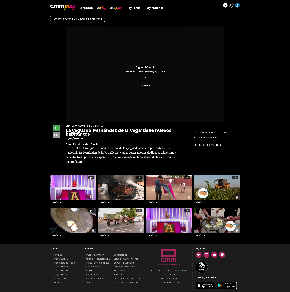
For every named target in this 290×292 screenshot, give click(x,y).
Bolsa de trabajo (122, 270)
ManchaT (90, 282)
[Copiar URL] (145, 78)
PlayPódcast (153, 8)
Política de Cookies (169, 278)
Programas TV (60, 258)
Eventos (118, 274)
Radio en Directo (62, 270)
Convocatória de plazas (126, 282)
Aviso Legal (169, 274)
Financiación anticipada (97, 262)
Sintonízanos (60, 278)
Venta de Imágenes (124, 266)
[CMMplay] (63, 6)
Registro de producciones (127, 278)
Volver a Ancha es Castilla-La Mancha (77, 18)
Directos (86, 8)
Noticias (57, 255)
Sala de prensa (92, 266)
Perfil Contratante (94, 278)
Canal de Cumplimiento (126, 258)
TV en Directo (60, 266)
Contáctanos (120, 255)
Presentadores (93, 274)
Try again (145, 85)
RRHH (88, 270)
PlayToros (133, 8)
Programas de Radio (64, 262)
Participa (58, 282)
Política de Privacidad (169, 282)
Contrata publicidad (124, 262)
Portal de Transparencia (97, 258)
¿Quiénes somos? (94, 255)
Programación (60, 274)
